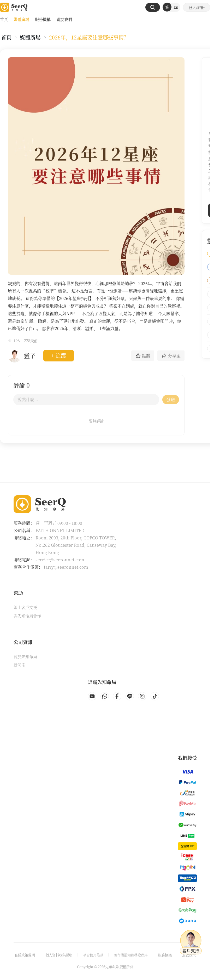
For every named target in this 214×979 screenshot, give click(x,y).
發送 (171, 399)
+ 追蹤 (58, 355)
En (176, 7)
